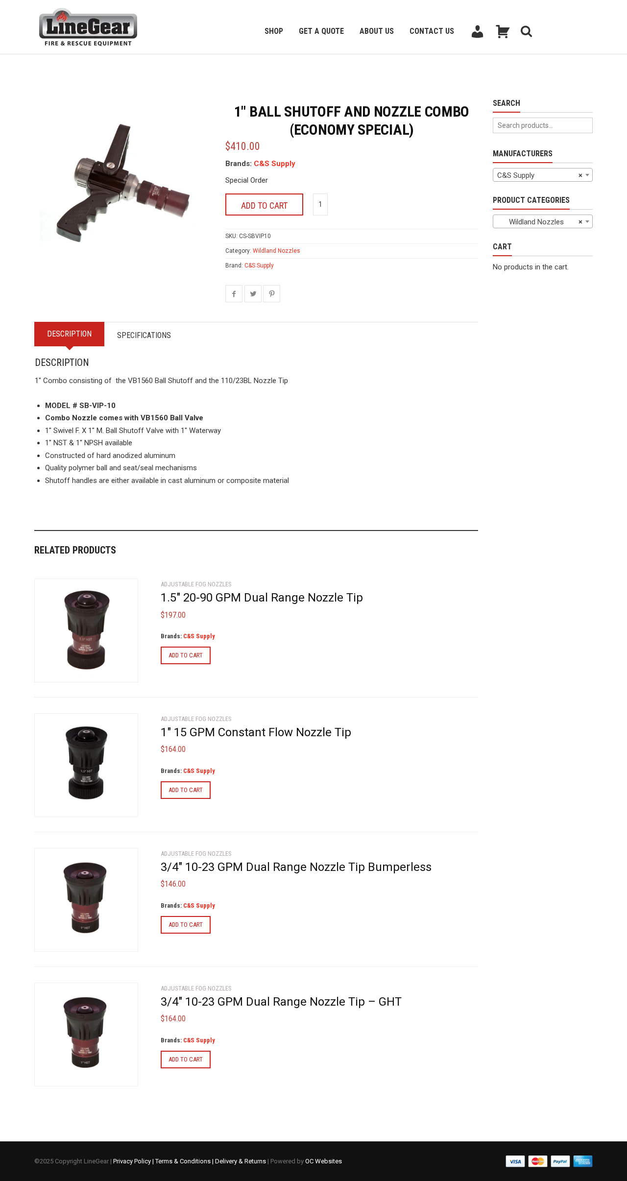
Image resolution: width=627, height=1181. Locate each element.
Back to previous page (81, 66)
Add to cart (264, 205)
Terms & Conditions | (185, 1161)
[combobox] (543, 175)
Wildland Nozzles (276, 250)
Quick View (62, 669)
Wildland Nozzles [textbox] (539, 221)
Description (69, 333)
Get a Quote (321, 31)
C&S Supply (274, 163)
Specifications (144, 335)
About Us (377, 31)
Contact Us (432, 31)
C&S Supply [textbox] (539, 175)
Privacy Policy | (134, 1161)
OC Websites (323, 1161)
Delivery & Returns (240, 1161)
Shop (274, 31)
